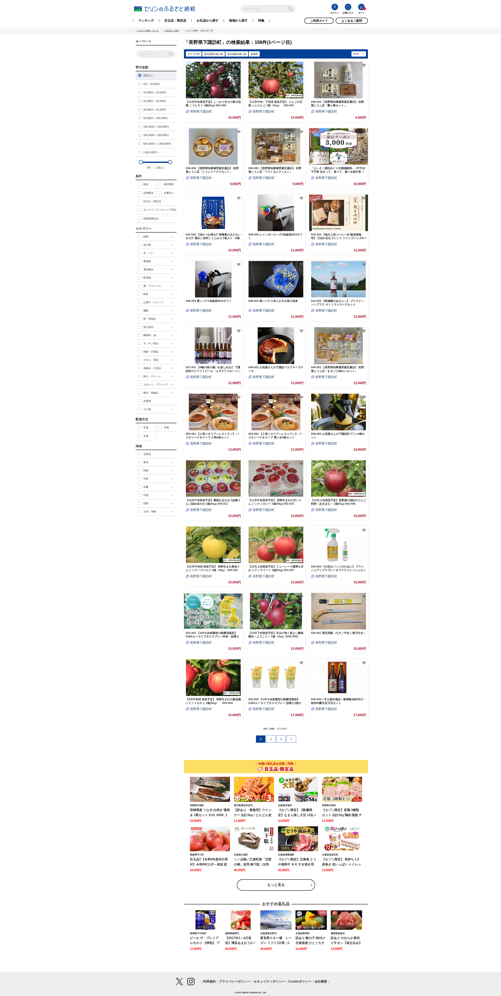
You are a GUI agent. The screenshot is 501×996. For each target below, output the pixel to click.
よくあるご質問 (352, 20)
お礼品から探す (208, 20)
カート (361, 13)
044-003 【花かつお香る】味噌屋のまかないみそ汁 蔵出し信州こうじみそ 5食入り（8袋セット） (213, 238)
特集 (261, 20)
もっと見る (276, 885)
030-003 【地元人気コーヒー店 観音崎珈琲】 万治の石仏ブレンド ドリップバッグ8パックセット (338, 238)
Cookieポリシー (299, 981)
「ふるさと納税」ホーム (147, 30)
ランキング (146, 20)
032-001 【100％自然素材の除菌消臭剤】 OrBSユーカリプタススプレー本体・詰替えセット (212, 636)
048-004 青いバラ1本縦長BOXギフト (209, 300)
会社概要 (321, 981)
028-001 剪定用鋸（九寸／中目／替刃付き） (338, 632)
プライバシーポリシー (234, 981)
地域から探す (238, 20)
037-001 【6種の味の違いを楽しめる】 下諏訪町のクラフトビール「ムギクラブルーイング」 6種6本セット (213, 371)
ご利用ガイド (319, 20)
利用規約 (209, 981)
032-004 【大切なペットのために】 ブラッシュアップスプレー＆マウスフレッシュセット (338, 570)
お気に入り (348, 13)
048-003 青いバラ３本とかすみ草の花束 (273, 300)
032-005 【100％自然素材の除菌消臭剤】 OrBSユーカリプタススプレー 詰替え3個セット (274, 703)
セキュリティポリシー (269, 981)
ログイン (334, 13)
